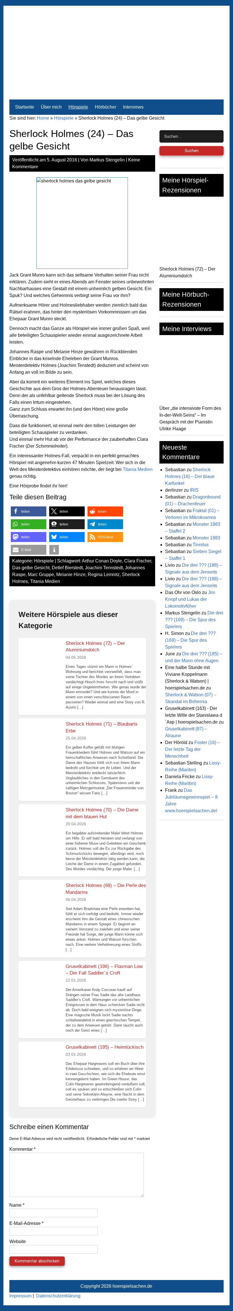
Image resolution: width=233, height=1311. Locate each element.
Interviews (133, 107)
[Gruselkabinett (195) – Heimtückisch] (39, 1063)
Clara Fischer (137, 560)
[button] (28, 511)
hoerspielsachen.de (132, 1286)
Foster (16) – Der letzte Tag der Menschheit (192, 749)
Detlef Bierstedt (67, 567)
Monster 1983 (206, 537)
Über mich (51, 107)
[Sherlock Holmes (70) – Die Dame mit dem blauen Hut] (39, 825)
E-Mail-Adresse (26, 1223)
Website (17, 1241)
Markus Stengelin (107, 159)
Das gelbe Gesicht (30, 567)
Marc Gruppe (41, 574)
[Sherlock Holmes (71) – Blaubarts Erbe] (39, 739)
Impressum (20, 1295)
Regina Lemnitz (104, 574)
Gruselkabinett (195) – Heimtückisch (104, 1047)
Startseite (24, 107)
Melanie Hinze (71, 574)
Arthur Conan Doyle (102, 560)
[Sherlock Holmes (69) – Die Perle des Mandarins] (39, 901)
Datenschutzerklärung (58, 1295)
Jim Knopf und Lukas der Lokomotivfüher (190, 599)
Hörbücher (105, 107)
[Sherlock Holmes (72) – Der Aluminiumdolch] (39, 659)
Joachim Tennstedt (104, 567)
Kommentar (22, 1149)
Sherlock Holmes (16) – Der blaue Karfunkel (190, 476)
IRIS (194, 490)
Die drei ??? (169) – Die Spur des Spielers (194, 619)
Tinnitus (201, 544)
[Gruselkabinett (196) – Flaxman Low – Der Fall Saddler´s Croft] (39, 982)
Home (43, 118)
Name (16, 1205)
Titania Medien (138, 469)
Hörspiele (78, 107)
